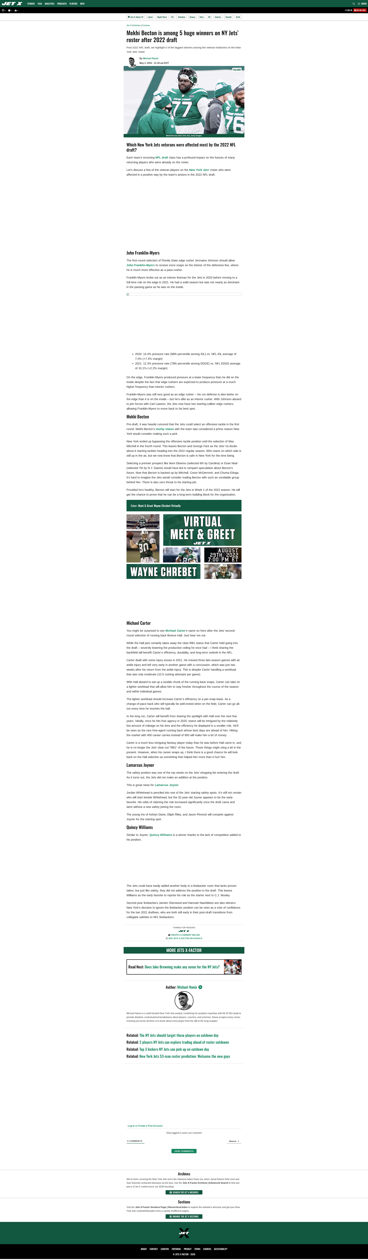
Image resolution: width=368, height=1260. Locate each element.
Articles (136, 25)
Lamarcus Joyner (167, 785)
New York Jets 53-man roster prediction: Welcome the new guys (184, 1056)
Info (82, 3)
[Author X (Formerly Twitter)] (200, 987)
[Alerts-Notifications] (9, 10)
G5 (172, 16)
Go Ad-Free (361, 10)
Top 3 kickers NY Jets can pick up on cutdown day (174, 1049)
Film (40, 3)
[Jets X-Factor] (12, 3)
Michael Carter (175, 630)
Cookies (207, 1249)
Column (146, 25)
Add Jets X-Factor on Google (185, 938)
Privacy (187, 1249)
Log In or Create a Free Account (144, 1126)
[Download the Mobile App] (3, 10)
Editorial (176, 1249)
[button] (362, 3)
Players (73, 3)
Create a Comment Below (185, 935)
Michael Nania (150, 58)
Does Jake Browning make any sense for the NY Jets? (182, 967)
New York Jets (199, 169)
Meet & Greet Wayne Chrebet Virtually (159, 505)
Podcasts (62, 3)
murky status (165, 429)
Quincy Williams (161, 834)
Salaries (218, 16)
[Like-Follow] (16, 10)
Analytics (49, 3)
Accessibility (220, 1249)
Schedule (181, 16)
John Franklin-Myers (140, 265)
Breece (192, 16)
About (144, 1249)
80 (209, 16)
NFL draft (161, 157)
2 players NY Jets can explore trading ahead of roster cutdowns (184, 1042)
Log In (349, 10)
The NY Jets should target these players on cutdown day (178, 1035)
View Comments (184, 1151)
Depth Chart (162, 16)
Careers (165, 1249)
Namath (229, 16)
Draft (238, 16)
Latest (150, 16)
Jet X (128, 25)
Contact (154, 1249)
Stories (31, 3)
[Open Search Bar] (353, 3)
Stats (202, 16)
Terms (197, 1249)
